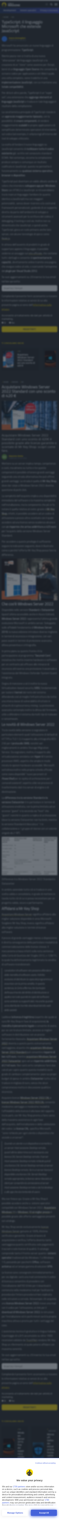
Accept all (44, 1513)
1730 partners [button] (19, 1486)
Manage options (15, 1513)
